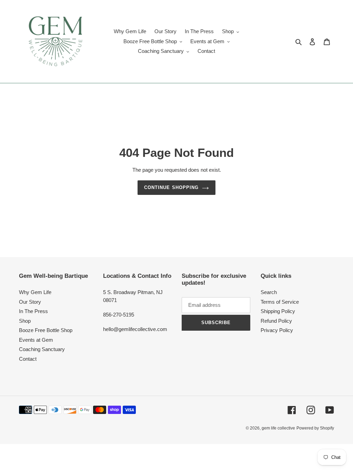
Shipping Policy (278, 311)
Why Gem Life (35, 292)
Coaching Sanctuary (42, 349)
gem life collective (278, 428)
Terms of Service (280, 302)
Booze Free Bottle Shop (45, 330)
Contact (28, 359)
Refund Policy (276, 321)
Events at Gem (36, 340)
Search (269, 292)
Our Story (30, 302)
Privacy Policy (277, 330)
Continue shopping (171, 187)
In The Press (33, 311)
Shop (25, 321)
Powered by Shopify (315, 428)
